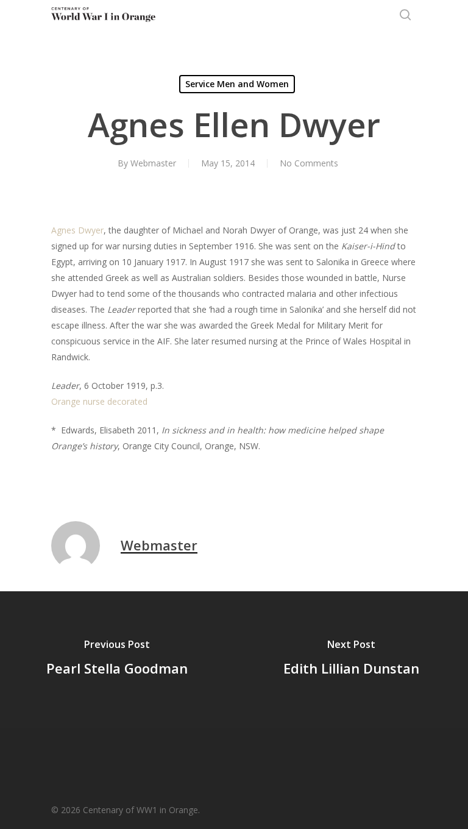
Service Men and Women (237, 84)
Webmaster (153, 163)
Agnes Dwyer (77, 230)
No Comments (309, 163)
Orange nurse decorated (99, 401)
